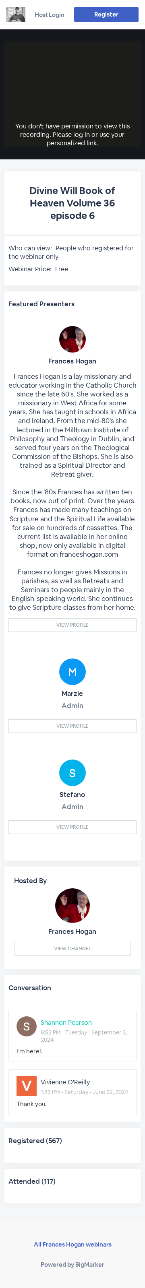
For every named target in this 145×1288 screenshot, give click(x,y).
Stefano (72, 794)
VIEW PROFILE (72, 625)
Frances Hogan (72, 361)
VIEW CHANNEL (72, 948)
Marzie (72, 693)
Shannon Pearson (66, 1022)
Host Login (49, 15)
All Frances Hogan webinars (73, 1244)
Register (106, 14)
